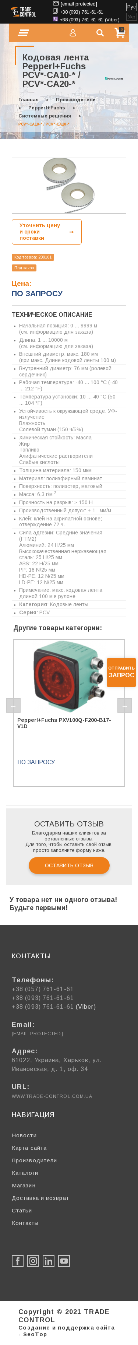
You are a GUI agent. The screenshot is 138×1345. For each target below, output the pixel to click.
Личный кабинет (73, 33)
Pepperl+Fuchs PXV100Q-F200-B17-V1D (64, 723)
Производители (76, 99)
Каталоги (25, 1173)
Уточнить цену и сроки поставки (40, 231)
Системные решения (44, 116)
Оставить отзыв (69, 865)
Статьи (22, 1210)
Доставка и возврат (40, 1198)
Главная (28, 99)
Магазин (24, 1185)
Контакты (25, 1223)
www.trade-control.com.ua (52, 1096)
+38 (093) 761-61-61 (81, 12)
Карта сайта (29, 1148)
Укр (131, 17)
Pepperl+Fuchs (46, 107)
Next (124, 705)
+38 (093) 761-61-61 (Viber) (90, 19)
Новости (24, 1135)
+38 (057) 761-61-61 (43, 989)
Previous (13, 705)
